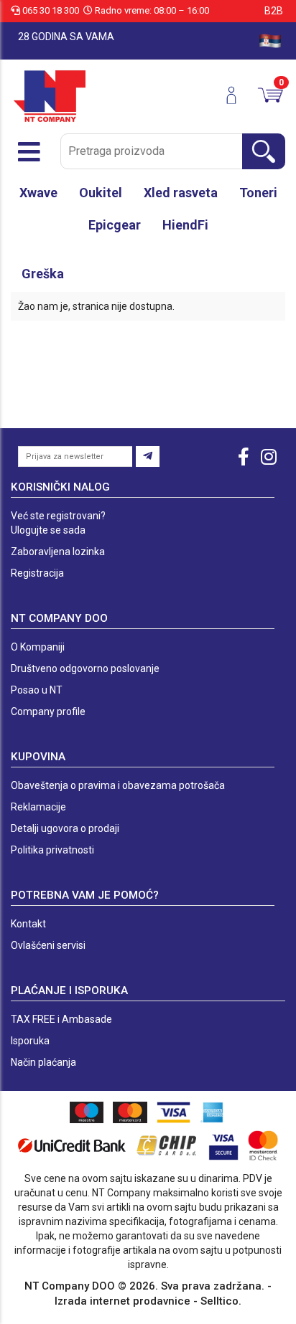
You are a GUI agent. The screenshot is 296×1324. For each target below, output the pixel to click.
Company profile (48, 711)
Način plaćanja (43, 1062)
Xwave (38, 192)
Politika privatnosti (52, 850)
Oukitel (100, 192)
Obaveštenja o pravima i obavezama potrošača (118, 785)
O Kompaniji (38, 647)
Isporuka (30, 1040)
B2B (273, 10)
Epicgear (114, 224)
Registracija (37, 573)
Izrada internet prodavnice (122, 1301)
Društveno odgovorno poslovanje (85, 668)
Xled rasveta (181, 192)
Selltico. (220, 1301)
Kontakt (28, 924)
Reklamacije (38, 807)
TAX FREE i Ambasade (61, 1019)
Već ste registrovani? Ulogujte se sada (58, 523)
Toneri (258, 192)
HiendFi (185, 224)
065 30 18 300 (50, 10)
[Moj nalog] (237, 95)
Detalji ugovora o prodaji (65, 828)
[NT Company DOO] (49, 95)
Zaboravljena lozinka (58, 551)
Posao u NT (37, 690)
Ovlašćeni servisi (48, 945)
